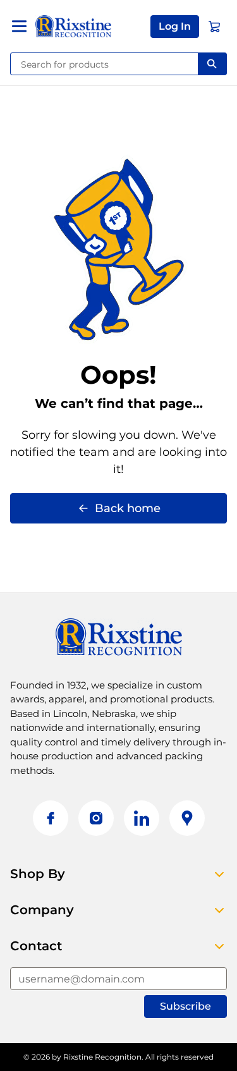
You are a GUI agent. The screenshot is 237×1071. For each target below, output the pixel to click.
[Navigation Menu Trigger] (19, 26)
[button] (174, 26)
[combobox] (104, 64)
